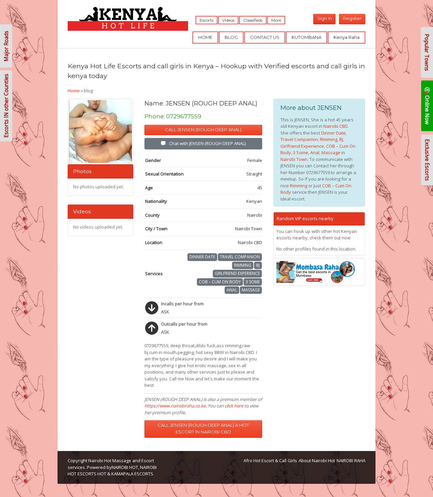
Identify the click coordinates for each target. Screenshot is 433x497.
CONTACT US (264, 37)
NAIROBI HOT (125, 467)
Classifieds (253, 20)
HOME (205, 37)
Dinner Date (202, 257)
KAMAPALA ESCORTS (132, 474)
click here (234, 406)
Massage (251, 290)
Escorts (206, 20)
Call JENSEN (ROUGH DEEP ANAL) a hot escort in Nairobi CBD (203, 428)
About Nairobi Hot (317, 460)
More (276, 20)
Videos (228, 20)
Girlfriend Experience (237, 273)
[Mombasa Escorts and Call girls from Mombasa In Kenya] (319, 272)
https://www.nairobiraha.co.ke (175, 406)
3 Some (253, 282)
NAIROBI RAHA (351, 460)
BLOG (231, 37)
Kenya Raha (347, 37)
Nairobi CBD (335, 126)
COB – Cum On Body (220, 282)
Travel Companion (240, 257)
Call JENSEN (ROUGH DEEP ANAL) (203, 129)
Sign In (324, 18)
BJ (258, 265)
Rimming (242, 265)
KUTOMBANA (306, 37)
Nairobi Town (293, 159)
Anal (232, 290)
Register (352, 18)
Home (74, 91)
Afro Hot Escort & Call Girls (270, 460)
